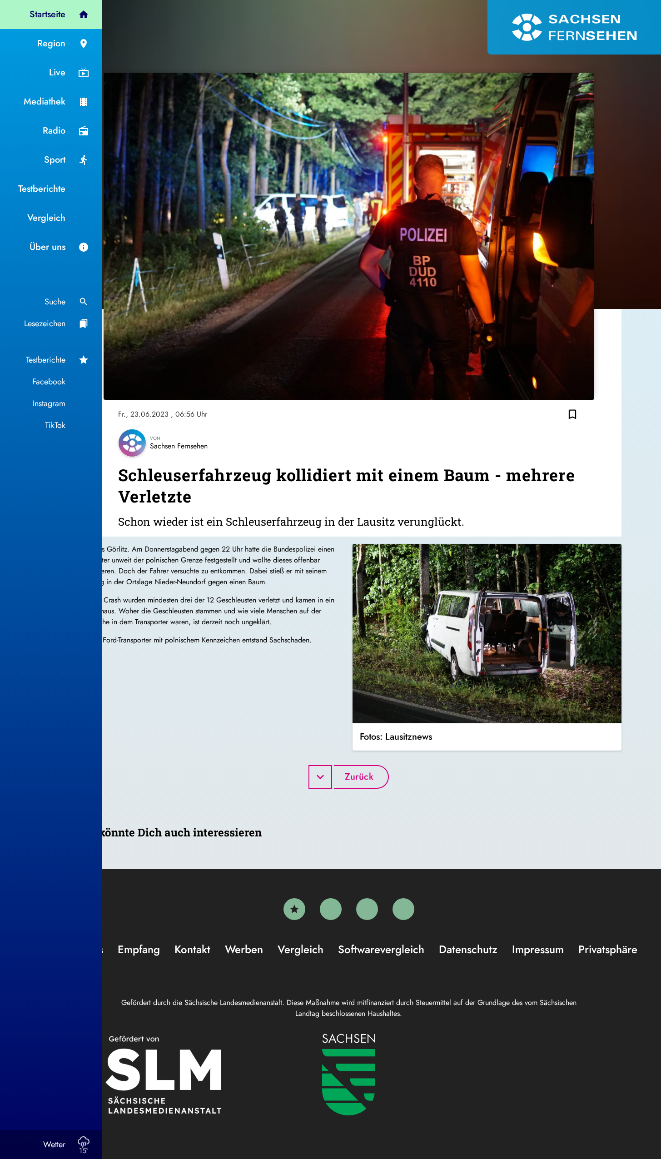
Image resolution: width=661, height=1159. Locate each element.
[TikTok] (403, 909)
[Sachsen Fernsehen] (574, 27)
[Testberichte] (294, 909)
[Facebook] (331, 909)
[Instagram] (367, 909)
